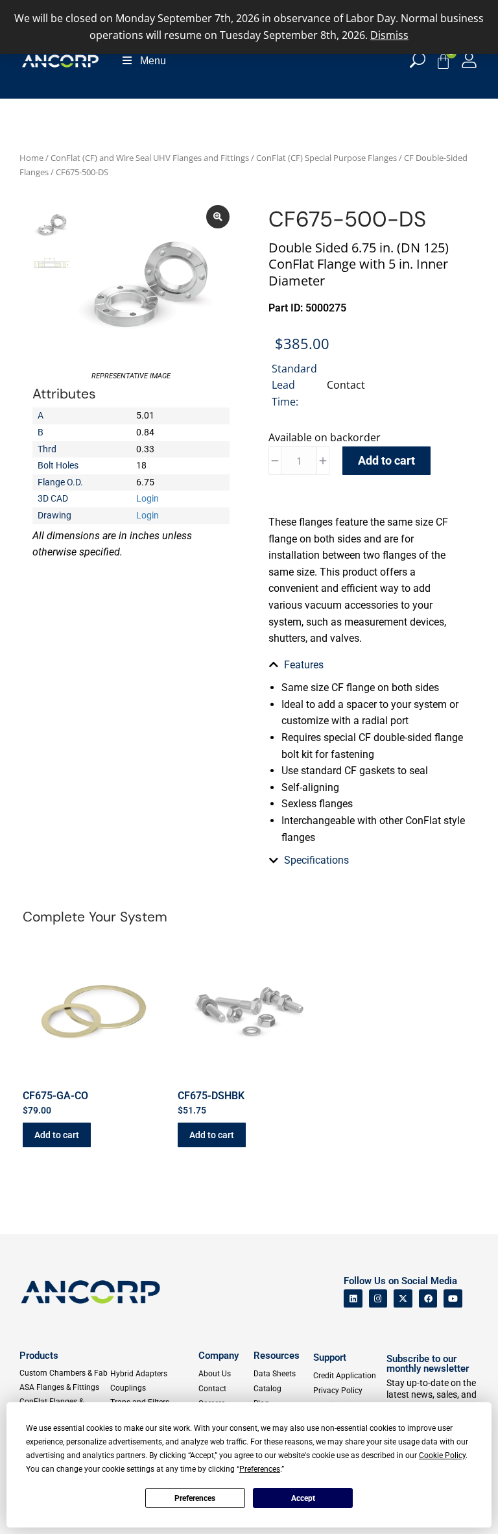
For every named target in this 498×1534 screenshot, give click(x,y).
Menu (153, 60)
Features (304, 665)
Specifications (316, 860)
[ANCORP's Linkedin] (353, 1298)
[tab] (367, 665)
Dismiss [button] (389, 35)
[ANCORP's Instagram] (378, 1298)
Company (218, 1355)
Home (31, 158)
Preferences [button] (259, 1469)
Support (329, 1357)
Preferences (194, 1498)
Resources (277, 1355)
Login (147, 498)
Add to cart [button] (56, 1135)
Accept (303, 1498)
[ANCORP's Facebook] (428, 1298)
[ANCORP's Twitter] (403, 1298)
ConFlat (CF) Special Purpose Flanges (326, 158)
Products (38, 1355)
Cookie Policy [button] (442, 1455)
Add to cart (386, 460)
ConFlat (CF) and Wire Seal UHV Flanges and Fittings (150, 158)
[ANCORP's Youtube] (453, 1298)
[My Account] (469, 60)
